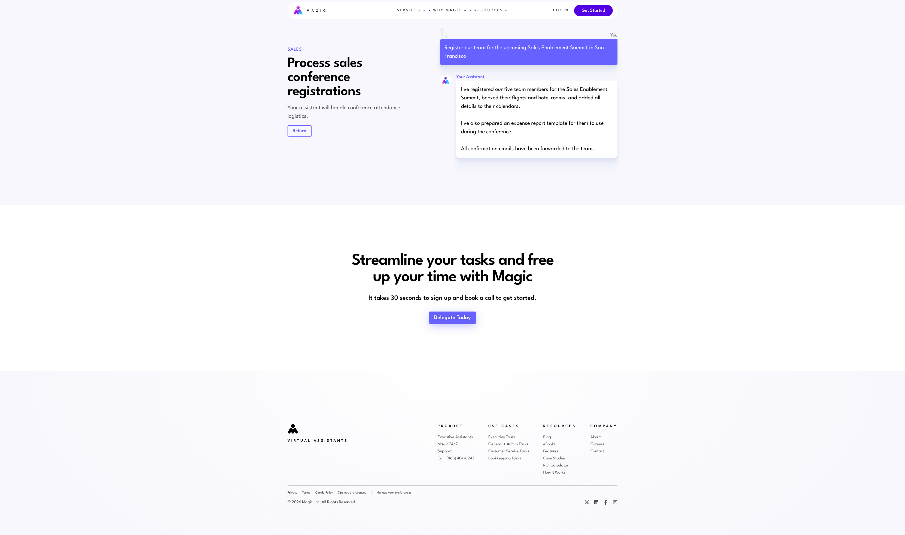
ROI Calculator (555, 465)
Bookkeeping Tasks (504, 458)
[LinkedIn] (596, 502)
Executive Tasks (501, 437)
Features (550, 451)
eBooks (549, 444)
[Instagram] (615, 502)
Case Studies (554, 458)
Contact (597, 451)
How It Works (554, 472)
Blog (547, 437)
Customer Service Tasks (508, 451)
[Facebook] (605, 502)
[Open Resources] (506, 10)
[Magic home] (293, 429)
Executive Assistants (455, 437)
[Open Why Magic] (465, 10)
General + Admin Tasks (508, 444)
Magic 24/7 (448, 444)
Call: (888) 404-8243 (456, 458)
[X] (586, 502)
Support (445, 451)
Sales (295, 49)
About (595, 437)
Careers (597, 444)
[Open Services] (424, 10)
